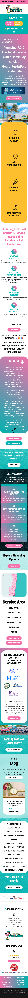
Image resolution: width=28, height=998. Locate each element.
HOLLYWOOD (14, 627)
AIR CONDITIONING (14, 824)
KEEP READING (14, 811)
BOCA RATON (14, 608)
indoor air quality (8, 162)
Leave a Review (14, 961)
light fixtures (20, 192)
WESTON (14, 632)
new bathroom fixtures (10, 141)
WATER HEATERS (14, 855)
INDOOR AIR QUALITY (14, 832)
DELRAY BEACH (14, 613)
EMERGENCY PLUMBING (14, 843)
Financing (20, 978)
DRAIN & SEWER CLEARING (14, 851)
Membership (7, 987)
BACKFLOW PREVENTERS (14, 847)
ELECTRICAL (7, 984)
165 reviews (16, 957)
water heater (17, 140)
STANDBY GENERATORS (14, 862)
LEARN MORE (14, 148)
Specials (20, 980)
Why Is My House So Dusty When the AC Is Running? (14, 803)
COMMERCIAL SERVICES (14, 870)
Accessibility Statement (18, 990)
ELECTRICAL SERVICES (14, 859)
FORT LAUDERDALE (14, 618)
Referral (20, 982)
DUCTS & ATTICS (14, 828)
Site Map (5, 992)
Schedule (20, 984)
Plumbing (7, 978)
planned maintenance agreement (14, 212)
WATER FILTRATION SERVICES (14, 866)
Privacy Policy (6, 990)
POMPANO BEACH (14, 622)
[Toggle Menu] (14, 32)
